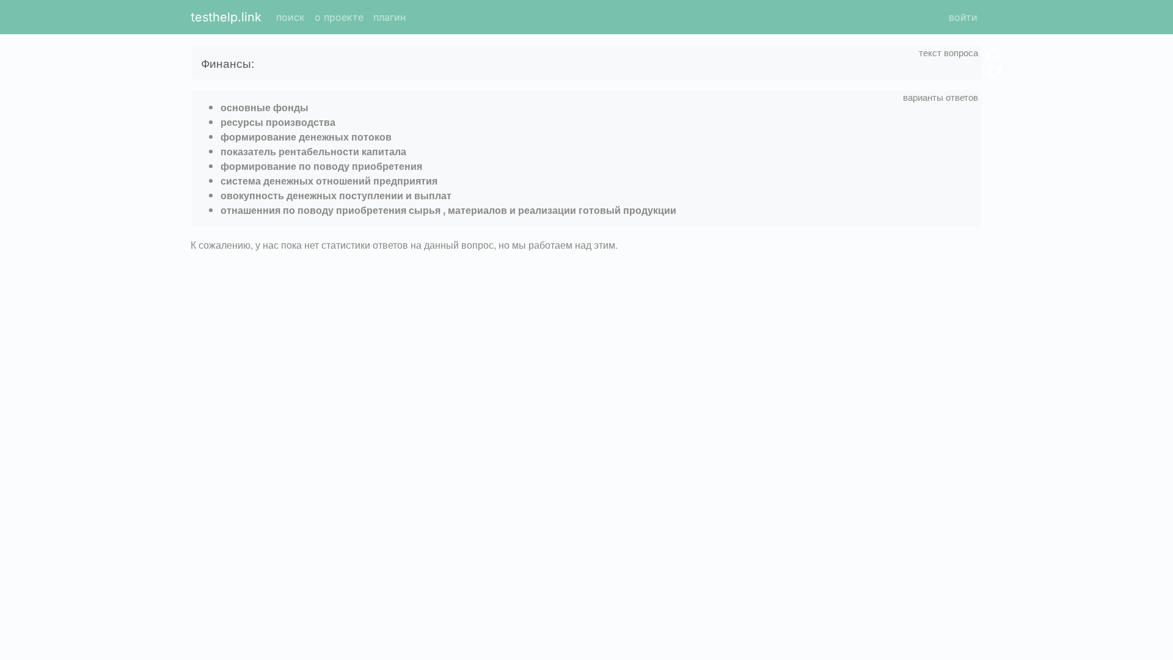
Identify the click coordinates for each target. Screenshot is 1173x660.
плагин (389, 17)
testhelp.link (226, 17)
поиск (290, 17)
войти (963, 17)
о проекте (339, 17)
